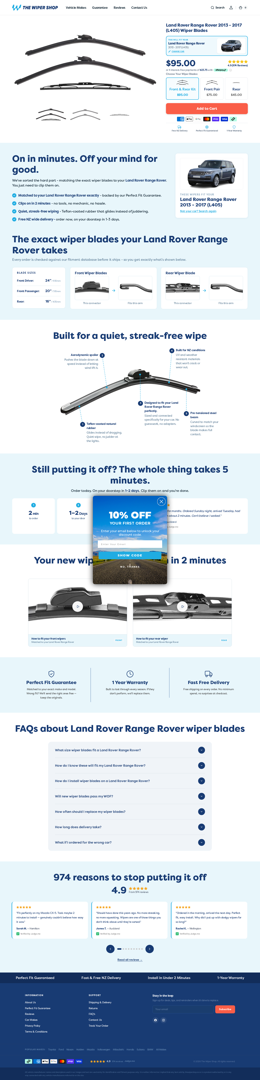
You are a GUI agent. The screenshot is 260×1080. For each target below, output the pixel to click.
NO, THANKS (130, 566)
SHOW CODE (130, 555)
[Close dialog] (161, 501)
